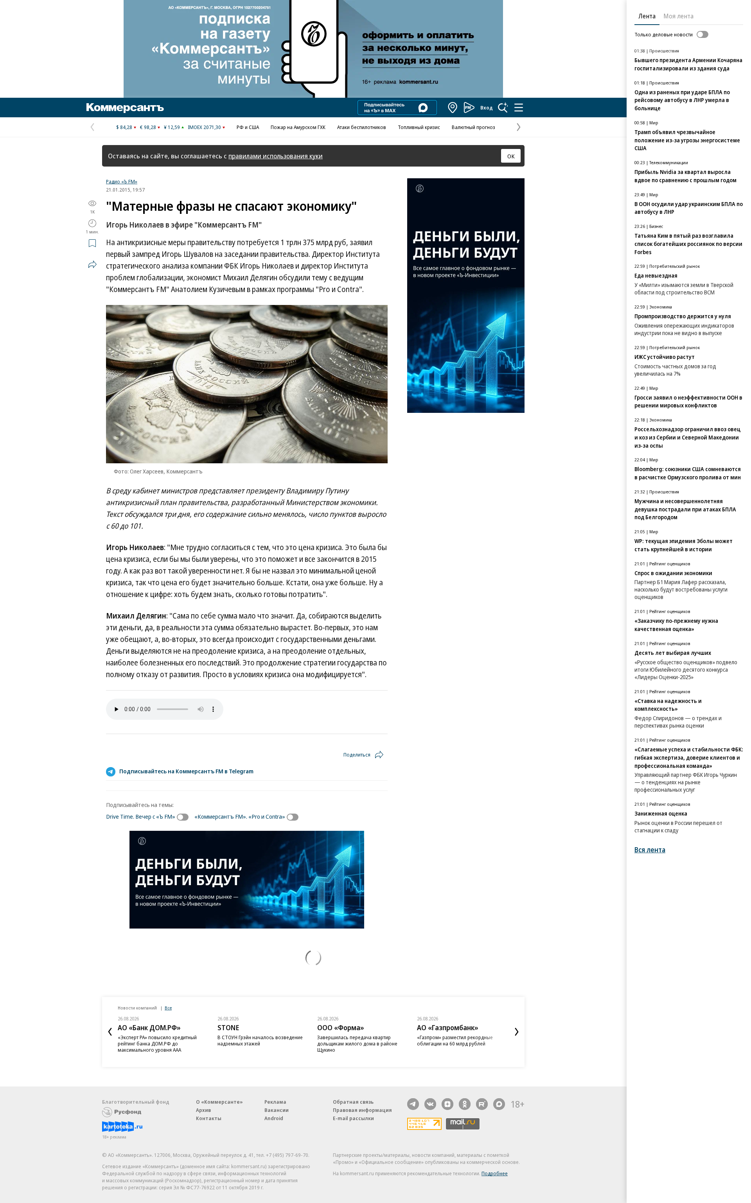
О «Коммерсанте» (219, 1101)
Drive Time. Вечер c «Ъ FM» (140, 816)
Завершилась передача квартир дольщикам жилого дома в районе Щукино (357, 1043)
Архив (203, 1109)
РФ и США (248, 127)
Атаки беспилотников (361, 127)
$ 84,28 (124, 127)
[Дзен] (447, 1104)
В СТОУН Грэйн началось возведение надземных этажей (260, 1040)
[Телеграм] (413, 1104)
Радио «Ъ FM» (121, 181)
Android (273, 1118)
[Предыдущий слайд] (110, 1032)
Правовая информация (362, 1109)
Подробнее (495, 1173)
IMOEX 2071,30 (204, 127)
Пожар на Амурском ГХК (298, 127)
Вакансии (276, 1109)
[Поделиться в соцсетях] (92, 264)
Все (168, 1008)
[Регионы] (453, 107)
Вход (486, 107)
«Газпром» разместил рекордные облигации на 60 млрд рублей (455, 1040)
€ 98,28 (148, 127)
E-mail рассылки (353, 1118)
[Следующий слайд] (517, 1032)
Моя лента (678, 16)
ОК (511, 156)
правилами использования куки (275, 155)
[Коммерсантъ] (125, 107)
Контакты (208, 1118)
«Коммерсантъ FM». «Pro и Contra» (239, 816)
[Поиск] (503, 107)
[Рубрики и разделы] (519, 107)
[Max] (499, 1104)
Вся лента (649, 849)
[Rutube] (482, 1104)
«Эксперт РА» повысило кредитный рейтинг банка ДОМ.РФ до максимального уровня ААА (157, 1043)
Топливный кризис (419, 127)
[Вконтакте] (430, 1104)
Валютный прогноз (473, 127)
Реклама (275, 1101)
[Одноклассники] (465, 1104)
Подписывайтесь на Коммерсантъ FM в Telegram (186, 771)
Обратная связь (353, 1101)
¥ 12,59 (172, 127)
